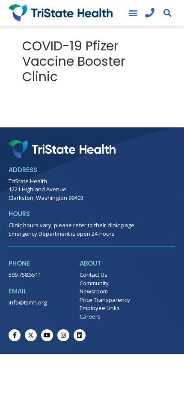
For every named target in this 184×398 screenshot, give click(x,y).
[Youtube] (47, 335)
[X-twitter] (31, 335)
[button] (133, 13)
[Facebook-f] (15, 335)
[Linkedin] (80, 335)
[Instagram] (63, 335)
